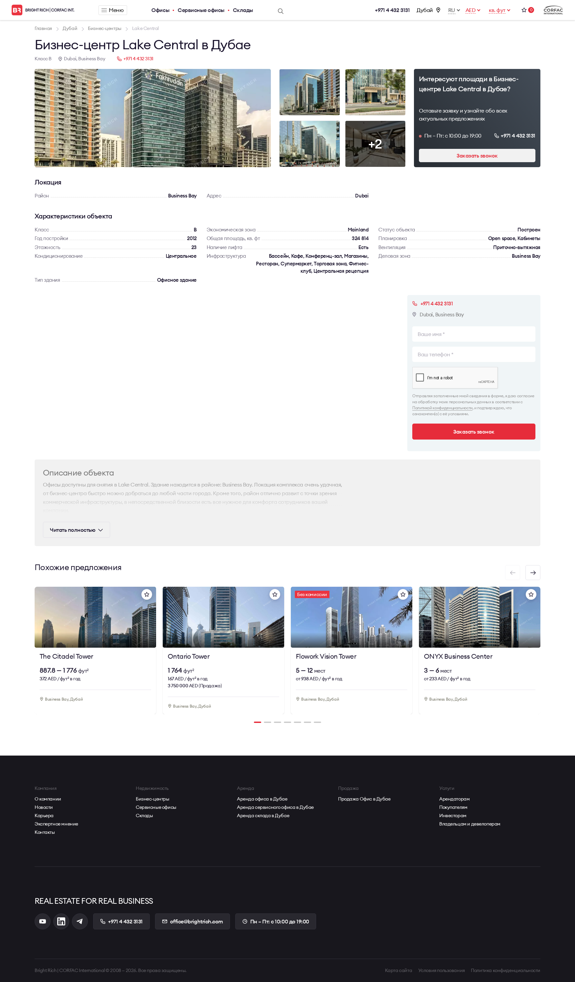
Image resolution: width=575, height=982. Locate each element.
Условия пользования (441, 970)
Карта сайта (398, 970)
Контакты (45, 832)
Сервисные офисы (201, 10)
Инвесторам (453, 815)
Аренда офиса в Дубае (262, 799)
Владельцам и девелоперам (469, 824)
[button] (532, 572)
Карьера (44, 815)
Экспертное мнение (56, 824)
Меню (116, 10)
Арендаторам (454, 799)
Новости (44, 807)
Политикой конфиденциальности (442, 407)
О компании (48, 799)
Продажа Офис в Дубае (364, 799)
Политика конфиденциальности (505, 970)
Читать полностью (72, 529)
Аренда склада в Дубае (263, 815)
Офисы (160, 10)
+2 (375, 143)
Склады (243, 10)
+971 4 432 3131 (392, 10)
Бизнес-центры (152, 799)
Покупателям (453, 807)
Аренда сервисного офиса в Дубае (275, 807)
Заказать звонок (477, 155)
